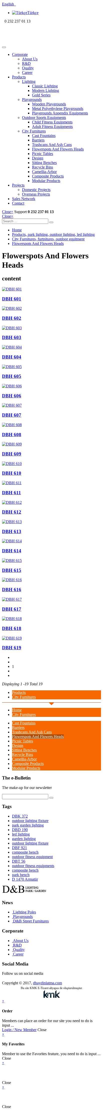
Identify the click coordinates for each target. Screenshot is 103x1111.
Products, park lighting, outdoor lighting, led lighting (53, 234)
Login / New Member (19, 1030)
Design (37, 158)
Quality (28, 68)
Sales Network (23, 199)
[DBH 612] (51, 502)
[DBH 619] (51, 638)
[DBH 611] (51, 483)
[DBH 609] (51, 444)
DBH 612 (11, 512)
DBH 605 (11, 376)
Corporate (20, 54)
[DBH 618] (51, 618)
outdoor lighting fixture (30, 821)
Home (17, 230)
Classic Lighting (45, 86)
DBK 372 (20, 816)
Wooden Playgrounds (49, 104)
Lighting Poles (24, 912)
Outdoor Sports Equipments (44, 117)
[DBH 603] (51, 328)
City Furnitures (34, 131)
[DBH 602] (51, 308)
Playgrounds (32, 99)
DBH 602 (11, 318)
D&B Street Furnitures (30, 921)
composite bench (25, 852)
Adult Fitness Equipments (52, 126)
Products (19, 77)
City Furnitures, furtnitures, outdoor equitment (48, 239)
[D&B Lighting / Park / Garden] (34, 41)
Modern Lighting (45, 90)
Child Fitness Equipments (52, 122)
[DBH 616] (51, 580)
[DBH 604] (51, 347)
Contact (18, 203)
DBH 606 (11, 395)
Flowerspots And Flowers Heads (58, 149)
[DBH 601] (51, 289)
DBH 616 (11, 589)
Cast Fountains (44, 135)
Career (27, 72)
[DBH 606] (51, 386)
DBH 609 (11, 453)
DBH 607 (11, 415)
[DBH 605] (51, 367)
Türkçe (32, 13)
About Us (30, 59)
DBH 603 (11, 337)
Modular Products (46, 181)
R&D (26, 63)
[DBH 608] (51, 425)
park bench (21, 875)
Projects (18, 185)
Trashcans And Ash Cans (52, 144)
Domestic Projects (36, 190)
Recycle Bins (42, 167)
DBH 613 (11, 531)
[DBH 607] (51, 405)
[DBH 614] (51, 541)
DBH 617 (11, 609)
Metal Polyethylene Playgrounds (57, 108)
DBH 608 (11, 434)
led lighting (21, 834)
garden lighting (24, 839)
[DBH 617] (51, 599)
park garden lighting (28, 825)
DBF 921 (19, 848)
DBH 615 (11, 570)
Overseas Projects (36, 194)
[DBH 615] (51, 560)
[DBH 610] (51, 463)
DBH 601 (11, 298)
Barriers (38, 140)
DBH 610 (11, 473)
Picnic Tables (42, 153)
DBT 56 (18, 861)
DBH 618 (11, 628)
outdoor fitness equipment (32, 857)
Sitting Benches (44, 163)
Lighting (29, 81)
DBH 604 (11, 357)
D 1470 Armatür (25, 879)
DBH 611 (11, 492)
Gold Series (41, 95)
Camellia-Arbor (44, 172)
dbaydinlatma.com (47, 983)
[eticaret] (51, 994)
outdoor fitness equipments (33, 866)
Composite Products (48, 176)
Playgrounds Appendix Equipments (60, 113)
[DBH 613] (51, 522)
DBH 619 (11, 647)
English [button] (9, 4)
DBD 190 (20, 830)
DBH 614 (11, 550)
